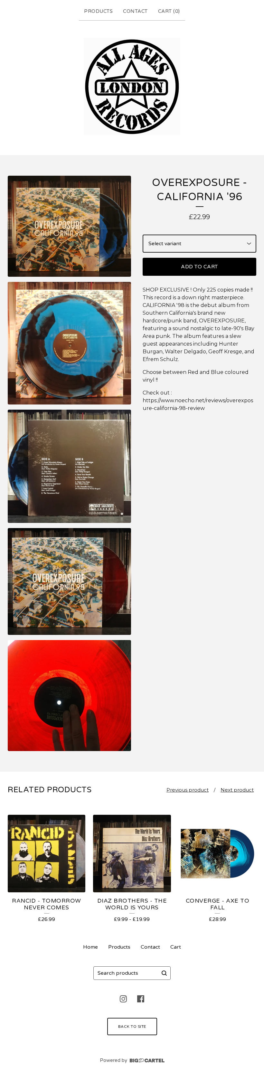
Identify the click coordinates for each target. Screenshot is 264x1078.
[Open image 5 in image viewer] (69, 695)
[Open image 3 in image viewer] (69, 466)
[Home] (132, 86)
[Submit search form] (164, 973)
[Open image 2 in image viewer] (69, 343)
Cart (175, 947)
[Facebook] (140, 999)
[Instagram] (123, 999)
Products (98, 11)
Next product (237, 790)
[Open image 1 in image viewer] (69, 226)
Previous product (187, 790)
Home (90, 947)
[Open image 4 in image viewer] (69, 581)
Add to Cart (199, 267)
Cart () (169, 11)
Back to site (132, 1026)
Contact (135, 11)
